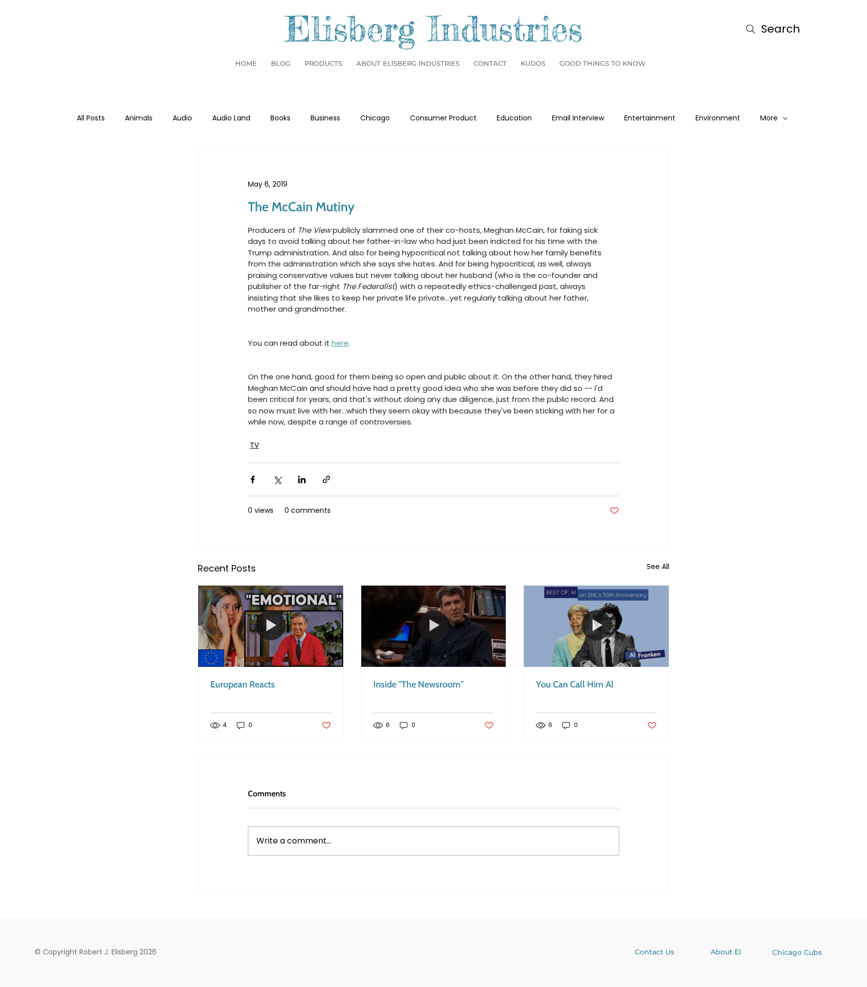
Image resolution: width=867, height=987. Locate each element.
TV (254, 445)
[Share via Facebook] (252, 479)
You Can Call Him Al (575, 684)
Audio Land (231, 118)
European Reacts (242, 684)
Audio (182, 118)
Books (280, 118)
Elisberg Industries (434, 29)
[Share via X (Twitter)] (277, 479)
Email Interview (578, 118)
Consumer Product (443, 118)
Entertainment (649, 118)
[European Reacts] (270, 626)
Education (514, 118)
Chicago (375, 118)
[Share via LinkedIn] (302, 479)
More (769, 118)
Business (325, 118)
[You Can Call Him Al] (596, 626)
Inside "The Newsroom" (418, 684)
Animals (139, 118)
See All (658, 566)
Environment (717, 118)
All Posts (91, 118)
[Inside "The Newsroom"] (433, 626)
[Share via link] (326, 479)
